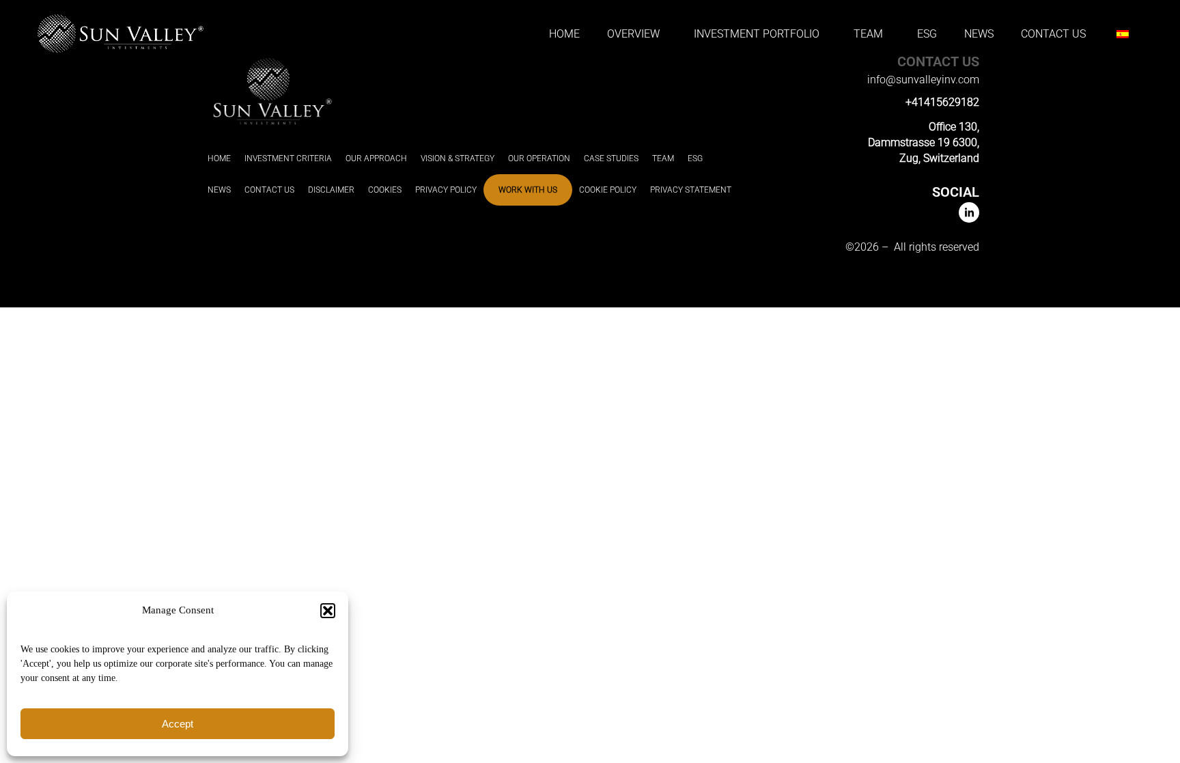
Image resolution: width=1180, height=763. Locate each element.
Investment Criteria (288, 158)
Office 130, (954, 126)
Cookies (385, 190)
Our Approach (376, 158)
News (979, 33)
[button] (328, 611)
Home (564, 33)
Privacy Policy (446, 190)
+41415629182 (942, 102)
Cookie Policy (607, 190)
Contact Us (1053, 33)
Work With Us (527, 190)
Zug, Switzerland (939, 158)
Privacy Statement (690, 190)
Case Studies (611, 158)
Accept (177, 724)
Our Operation (539, 158)
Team (663, 158)
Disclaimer (331, 190)
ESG (927, 33)
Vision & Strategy (457, 158)
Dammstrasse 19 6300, (923, 142)
